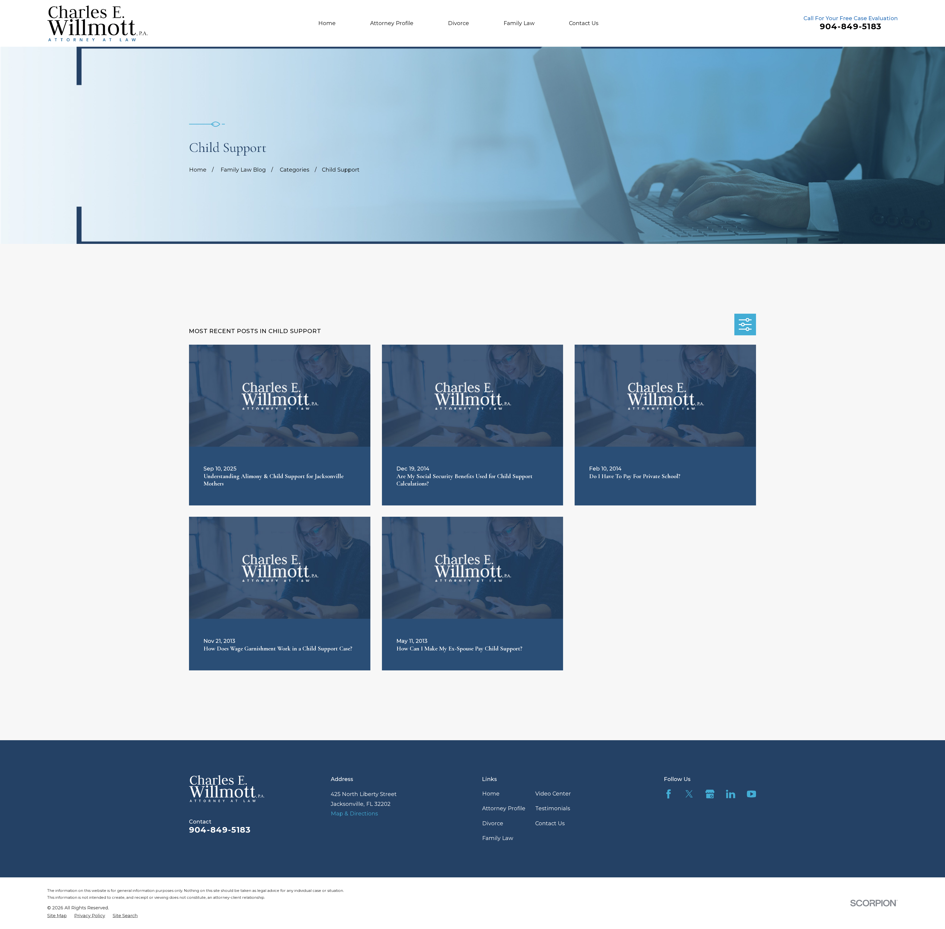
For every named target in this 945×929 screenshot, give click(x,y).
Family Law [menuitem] (519, 23)
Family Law (497, 838)
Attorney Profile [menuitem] (391, 23)
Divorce (492, 823)
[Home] (97, 23)
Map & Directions (354, 813)
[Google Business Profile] (709, 793)
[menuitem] (57, 915)
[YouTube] (751, 793)
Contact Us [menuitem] (583, 23)
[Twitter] (689, 793)
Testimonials (552, 808)
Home (491, 793)
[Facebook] (668, 793)
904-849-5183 (851, 26)
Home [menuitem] (327, 23)
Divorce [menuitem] (458, 23)
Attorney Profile (503, 808)
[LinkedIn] (730, 793)
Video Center (553, 793)
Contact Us (550, 823)
